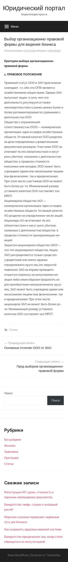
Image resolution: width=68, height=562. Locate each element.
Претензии (11, 458)
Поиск (8, 393)
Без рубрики (12, 439)
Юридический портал (34, 8)
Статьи (13, 329)
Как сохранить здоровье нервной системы (33, 529)
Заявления (11, 451)
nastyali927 (54, 50)
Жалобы (10, 445)
